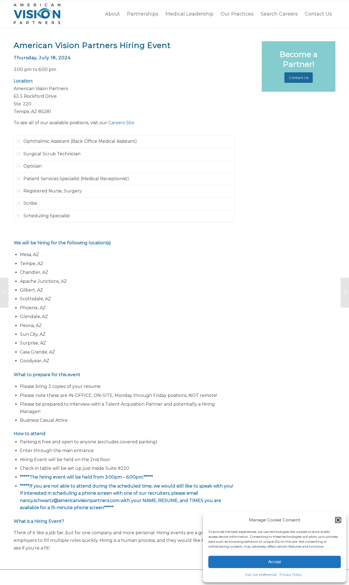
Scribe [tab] (30, 203)
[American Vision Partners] (37, 14)
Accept (274, 561)
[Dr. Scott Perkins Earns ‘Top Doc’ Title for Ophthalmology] (4, 293)
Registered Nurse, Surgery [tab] (52, 191)
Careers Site (121, 122)
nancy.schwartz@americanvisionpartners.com (69, 500)
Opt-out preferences (261, 574)
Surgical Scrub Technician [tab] (51, 153)
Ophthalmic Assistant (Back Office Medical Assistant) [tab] (80, 141)
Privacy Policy (290, 574)
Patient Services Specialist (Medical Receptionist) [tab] (76, 178)
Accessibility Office (106, 577)
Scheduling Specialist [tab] (46, 215)
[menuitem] (112, 14)
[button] (338, 520)
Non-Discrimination (136, 577)
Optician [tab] (32, 166)
